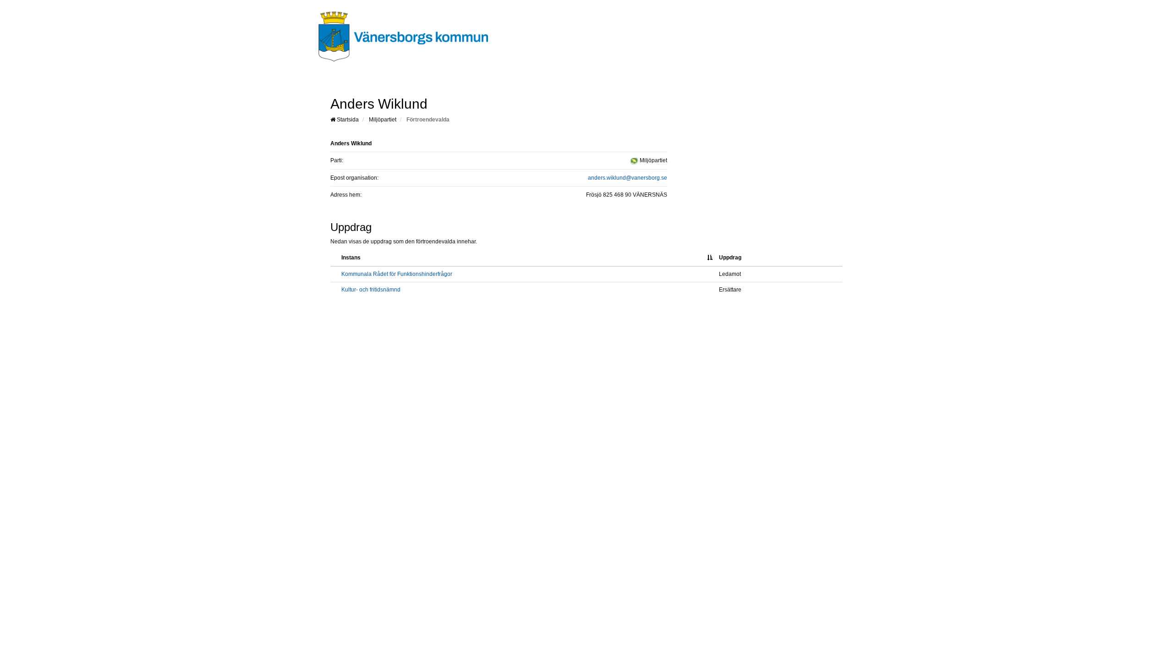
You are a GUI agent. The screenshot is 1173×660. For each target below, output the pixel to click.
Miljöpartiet (382, 119)
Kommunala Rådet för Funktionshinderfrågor (396, 274)
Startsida (347, 119)
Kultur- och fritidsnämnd (370, 289)
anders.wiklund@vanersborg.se (627, 178)
